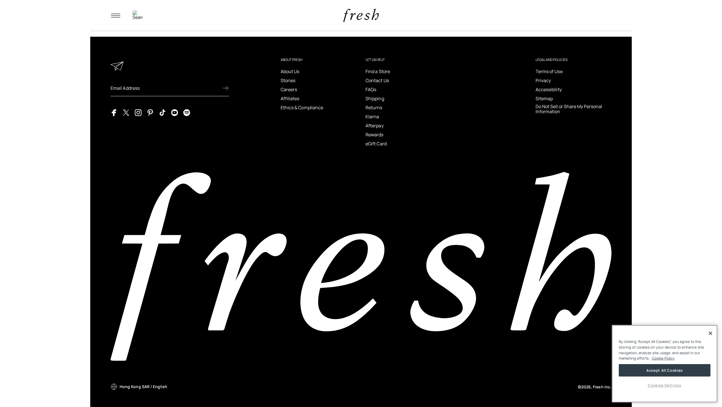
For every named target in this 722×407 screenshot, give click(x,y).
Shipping (375, 98)
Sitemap (544, 98)
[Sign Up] (225, 88)
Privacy (543, 80)
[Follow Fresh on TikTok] (162, 112)
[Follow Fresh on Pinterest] (150, 112)
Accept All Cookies (664, 370)
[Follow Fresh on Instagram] (138, 112)
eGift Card (376, 144)
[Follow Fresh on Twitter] (126, 112)
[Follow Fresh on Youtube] (174, 112)
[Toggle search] (138, 15)
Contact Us (377, 80)
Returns (374, 107)
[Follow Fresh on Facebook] (114, 112)
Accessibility (549, 89)
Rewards (375, 135)
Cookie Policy (663, 358)
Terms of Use (549, 71)
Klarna (372, 116)
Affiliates (290, 98)
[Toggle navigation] (116, 15)
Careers (289, 89)
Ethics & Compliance (302, 107)
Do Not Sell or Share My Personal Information (569, 109)
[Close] (710, 333)
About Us (290, 71)
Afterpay (375, 125)
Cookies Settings (664, 385)
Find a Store (378, 71)
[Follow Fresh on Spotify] (186, 112)
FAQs (371, 89)
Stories (288, 80)
